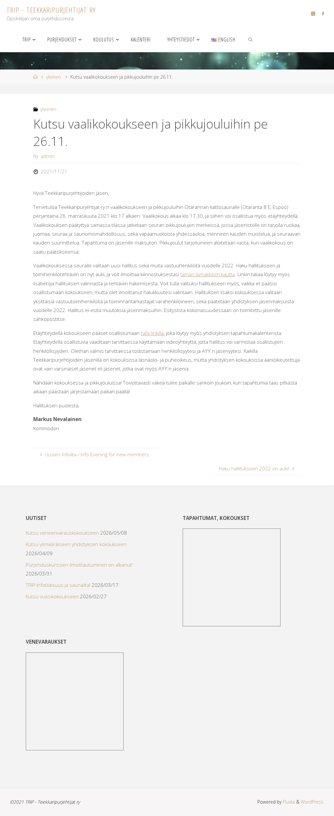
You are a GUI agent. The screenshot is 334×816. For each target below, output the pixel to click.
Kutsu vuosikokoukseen (52, 596)
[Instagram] (313, 13)
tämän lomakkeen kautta (207, 274)
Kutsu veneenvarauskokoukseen (62, 532)
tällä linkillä (152, 333)
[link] (251, 39)
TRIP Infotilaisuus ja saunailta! (58, 585)
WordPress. (312, 802)
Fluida (288, 802)
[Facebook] (322, 13)
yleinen (53, 77)
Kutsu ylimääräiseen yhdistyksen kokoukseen (76, 544)
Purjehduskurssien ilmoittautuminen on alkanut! (79, 564)
